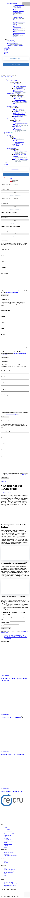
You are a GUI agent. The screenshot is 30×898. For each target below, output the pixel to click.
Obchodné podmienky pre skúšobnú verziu (13, 883)
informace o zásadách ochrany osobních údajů (16, 474)
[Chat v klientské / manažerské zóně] (15, 772)
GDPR (5, 847)
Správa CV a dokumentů (21, 99)
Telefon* (3, 437)
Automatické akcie (8, 839)
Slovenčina (15, 180)
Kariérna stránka (7, 836)
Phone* (3, 255)
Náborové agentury (15, 43)
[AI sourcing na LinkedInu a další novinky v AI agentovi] (15, 659)
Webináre (6, 862)
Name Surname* (5, 249)
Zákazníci (6, 52)
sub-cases (9, 178)
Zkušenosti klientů (11, 148)
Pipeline (5, 842)
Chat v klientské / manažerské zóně (12, 791)
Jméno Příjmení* (5, 431)
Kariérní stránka (18, 10)
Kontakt (5, 875)
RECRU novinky (12, 492)
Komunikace (18, 35)
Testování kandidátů (21, 114)
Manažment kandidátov (9, 841)
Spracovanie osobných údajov (10, 885)
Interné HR (6, 854)
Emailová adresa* (5, 622)
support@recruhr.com (15, 195)
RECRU (4, 492)
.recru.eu (26, 4)
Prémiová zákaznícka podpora (10, 870)
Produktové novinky (8, 872)
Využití (9, 135)
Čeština (5, 827)
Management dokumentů (19, 22)
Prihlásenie (6, 876)
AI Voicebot (7, 48)
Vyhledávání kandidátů (18, 5)
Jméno (2, 625)
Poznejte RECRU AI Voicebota (11, 717)
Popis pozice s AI (20, 109)
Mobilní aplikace (19, 27)
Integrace (6, 49)
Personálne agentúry (8, 852)
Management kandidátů (21, 102)
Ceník (5, 50)
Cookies (5, 886)
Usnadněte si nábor (12, 106)
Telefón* (3, 316)
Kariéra (5, 873)
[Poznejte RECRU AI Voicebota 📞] (15, 698)
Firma (2, 328)
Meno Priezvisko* (5, 310)
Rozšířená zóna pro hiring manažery (13, 754)
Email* (2, 261)
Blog (5, 53)
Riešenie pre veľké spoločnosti (10, 855)
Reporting (6, 845)
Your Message (4, 273)
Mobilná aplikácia (8, 844)
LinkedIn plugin (18, 8)
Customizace (20, 37)
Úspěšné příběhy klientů (21, 152)
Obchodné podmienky (9, 882)
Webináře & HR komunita (21, 160)
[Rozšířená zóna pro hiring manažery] (15, 735)
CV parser (6, 838)
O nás (5, 868)
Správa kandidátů (18, 18)
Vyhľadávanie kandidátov (9, 833)
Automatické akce (17, 13)
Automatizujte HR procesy (14, 93)
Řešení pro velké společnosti (15, 46)
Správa (3, 334)
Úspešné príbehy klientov (9, 869)
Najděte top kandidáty (12, 3)
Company (3, 267)
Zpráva (3, 456)
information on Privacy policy (12, 292)
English (14, 181)
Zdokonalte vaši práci (12, 119)
